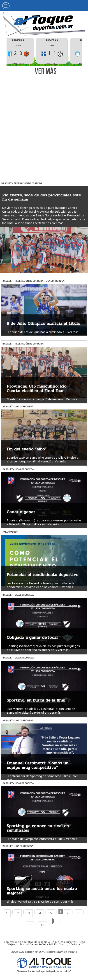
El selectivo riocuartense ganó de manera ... (36, 399)
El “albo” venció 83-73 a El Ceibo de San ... (34, 902)
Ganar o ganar (21, 512)
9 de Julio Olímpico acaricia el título (43, 323)
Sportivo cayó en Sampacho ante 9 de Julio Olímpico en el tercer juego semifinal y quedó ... (43, 459)
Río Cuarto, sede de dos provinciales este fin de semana (41, 197)
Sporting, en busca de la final (36, 700)
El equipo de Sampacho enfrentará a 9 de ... (36, 839)
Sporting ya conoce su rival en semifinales (38, 828)
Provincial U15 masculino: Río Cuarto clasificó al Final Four (37, 388)
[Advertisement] (44, 122)
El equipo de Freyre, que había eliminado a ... (37, 332)
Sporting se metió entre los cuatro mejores (42, 890)
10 (42, 925)
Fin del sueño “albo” (26, 449)
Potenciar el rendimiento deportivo (43, 574)
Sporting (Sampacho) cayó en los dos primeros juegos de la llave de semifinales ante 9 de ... (43, 648)
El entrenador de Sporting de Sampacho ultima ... (40, 776)
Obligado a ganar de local (32, 637)
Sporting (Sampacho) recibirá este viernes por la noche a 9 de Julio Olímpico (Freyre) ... (44, 522)
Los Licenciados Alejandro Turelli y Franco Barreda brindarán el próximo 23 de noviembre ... (40, 585)
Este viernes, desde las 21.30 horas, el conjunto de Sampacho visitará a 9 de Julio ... (41, 711)
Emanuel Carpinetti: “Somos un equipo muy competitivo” (38, 765)
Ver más (57, 223)
